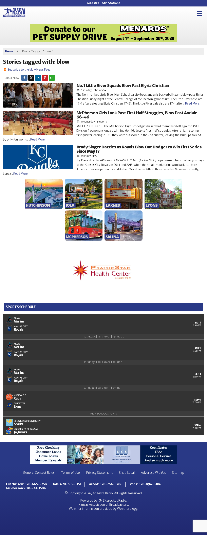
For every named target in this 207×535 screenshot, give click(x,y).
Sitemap (178, 473)
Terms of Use (70, 473)
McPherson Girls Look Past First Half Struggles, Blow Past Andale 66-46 (136, 114)
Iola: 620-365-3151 (67, 484)
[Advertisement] (103, 33)
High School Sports (103, 413)
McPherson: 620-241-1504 (26, 488)
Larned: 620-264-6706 (105, 484)
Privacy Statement (99, 473)
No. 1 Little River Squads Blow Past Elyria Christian (122, 85)
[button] (199, 14)
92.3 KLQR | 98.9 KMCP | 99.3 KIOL (103, 336)
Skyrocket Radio (114, 500)
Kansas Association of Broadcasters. (103, 504)
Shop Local (127, 473)
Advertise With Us (153, 473)
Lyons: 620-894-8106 (145, 484)
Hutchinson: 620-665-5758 (26, 484)
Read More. (192, 103)
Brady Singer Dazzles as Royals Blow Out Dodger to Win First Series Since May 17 (139, 149)
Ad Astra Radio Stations (103, 3)
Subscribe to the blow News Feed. (29, 69)
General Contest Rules (39, 473)
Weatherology (127, 509)
